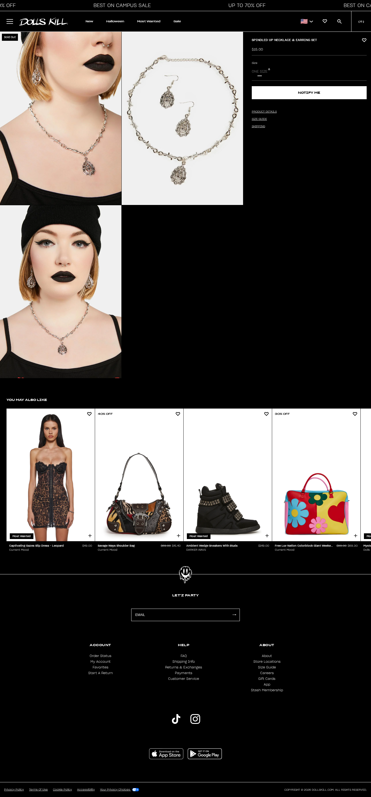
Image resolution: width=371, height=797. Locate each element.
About (267, 656)
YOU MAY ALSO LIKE (27, 400)
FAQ (184, 656)
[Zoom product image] (60, 118)
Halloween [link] (115, 21)
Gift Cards (266, 678)
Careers (267, 673)
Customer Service (183, 678)
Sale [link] (177, 21)
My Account (100, 661)
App (267, 684)
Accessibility (86, 789)
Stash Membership (267, 690)
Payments (183, 673)
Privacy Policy (14, 789)
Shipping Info (183, 661)
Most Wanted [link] (149, 21)
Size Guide (267, 667)
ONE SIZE (260, 71)
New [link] (89, 21)
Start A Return (100, 673)
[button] (120, 5)
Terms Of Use (38, 789)
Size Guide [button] (259, 119)
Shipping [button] (258, 126)
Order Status (100, 656)
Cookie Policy (62, 789)
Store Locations (267, 661)
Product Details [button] (264, 111)
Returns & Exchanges (183, 667)
